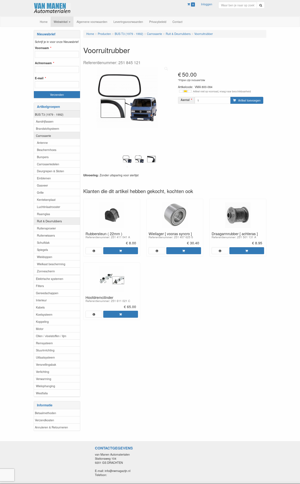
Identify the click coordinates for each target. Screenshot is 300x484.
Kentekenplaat (46, 200)
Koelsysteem (44, 314)
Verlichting (42, 372)
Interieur (41, 300)
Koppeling (42, 322)
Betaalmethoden (45, 413)
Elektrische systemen (49, 279)
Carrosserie (43, 136)
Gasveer (42, 185)
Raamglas (43, 214)
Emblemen (44, 178)
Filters (40, 286)
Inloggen (206, 4)
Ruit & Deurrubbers (49, 221)
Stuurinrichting (45, 350)
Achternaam (43, 63)
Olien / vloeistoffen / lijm (51, 336)
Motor (39, 329)
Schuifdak (43, 242)
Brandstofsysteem (47, 128)
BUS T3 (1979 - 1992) (49, 114)
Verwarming (43, 379)
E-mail (39, 78)
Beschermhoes (46, 150)
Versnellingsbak (46, 364)
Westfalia (42, 393)
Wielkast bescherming (51, 264)
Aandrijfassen (44, 121)
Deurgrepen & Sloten (50, 171)
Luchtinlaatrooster (48, 207)
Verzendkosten (44, 420)
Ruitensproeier (46, 228)
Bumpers (43, 157)
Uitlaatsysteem (45, 357)
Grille (40, 192)
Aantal (185, 99)
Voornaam (42, 48)
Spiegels (42, 250)
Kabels (40, 307)
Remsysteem (44, 343)
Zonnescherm (46, 271)
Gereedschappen (47, 293)
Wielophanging (45, 386)
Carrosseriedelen (48, 164)
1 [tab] (127, 167)
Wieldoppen (44, 257)
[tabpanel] (127, 159)
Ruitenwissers (46, 235)
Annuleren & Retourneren (51, 427)
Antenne (42, 143)
